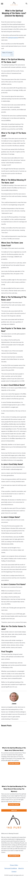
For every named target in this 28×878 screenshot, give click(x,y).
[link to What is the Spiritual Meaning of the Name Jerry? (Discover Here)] (14, 736)
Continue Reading (14, 763)
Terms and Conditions (10, 868)
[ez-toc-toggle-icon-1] (11, 55)
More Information (14, 855)
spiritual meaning (13, 37)
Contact (14, 871)
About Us (21, 868)
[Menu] (2, 4)
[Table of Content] (11, 55)
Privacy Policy (14, 865)
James (14, 704)
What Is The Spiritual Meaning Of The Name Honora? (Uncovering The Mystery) (14, 789)
